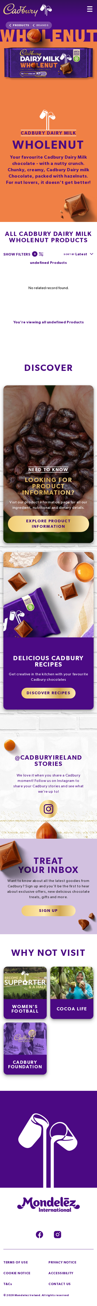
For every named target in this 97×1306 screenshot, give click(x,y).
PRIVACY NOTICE (62, 1262)
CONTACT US (59, 1284)
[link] (25, 993)
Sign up (48, 911)
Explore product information (48, 524)
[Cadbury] (27, 8)
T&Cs (7, 1284)
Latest (81, 254)
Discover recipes (48, 693)
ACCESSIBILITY (60, 1273)
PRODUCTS (21, 25)
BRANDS (42, 25)
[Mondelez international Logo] (48, 1205)
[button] (22, 254)
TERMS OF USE (15, 1262)
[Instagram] (57, 1234)
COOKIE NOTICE (16, 1273)
